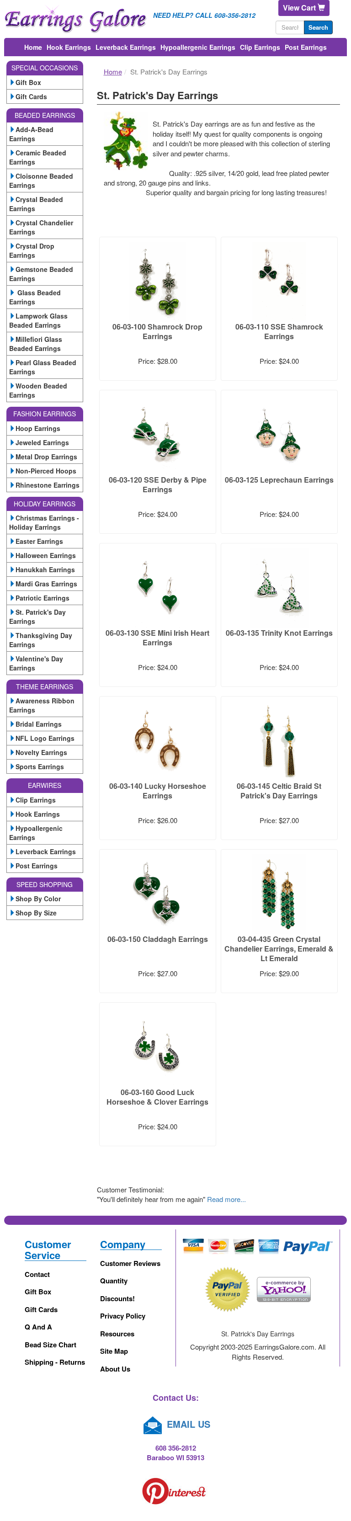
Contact (37, 1274)
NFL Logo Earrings (45, 738)
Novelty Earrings (41, 752)
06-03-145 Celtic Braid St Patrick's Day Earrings (279, 791)
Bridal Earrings (39, 724)
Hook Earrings (69, 47)
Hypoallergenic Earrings (197, 47)
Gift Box (28, 82)
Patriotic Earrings (42, 597)
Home (33, 47)
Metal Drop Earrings (46, 456)
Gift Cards (31, 96)
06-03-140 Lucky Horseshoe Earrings (157, 791)
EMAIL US (187, 1424)
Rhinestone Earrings (48, 484)
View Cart (300, 7)
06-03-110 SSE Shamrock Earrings (279, 331)
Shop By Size (36, 912)
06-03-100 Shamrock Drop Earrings (157, 331)
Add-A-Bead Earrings (31, 134)
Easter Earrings (39, 541)
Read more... (226, 1199)
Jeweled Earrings (42, 442)
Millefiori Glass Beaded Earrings (35, 344)
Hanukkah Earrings (45, 569)
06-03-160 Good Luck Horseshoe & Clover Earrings (157, 1097)
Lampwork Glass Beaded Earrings (38, 320)
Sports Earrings (40, 766)
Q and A (38, 1327)
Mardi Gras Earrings (46, 583)
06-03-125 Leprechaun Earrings (279, 479)
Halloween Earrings (46, 555)
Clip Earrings (260, 47)
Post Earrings (306, 47)
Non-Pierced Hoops (46, 470)
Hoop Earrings (38, 428)
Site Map (114, 1351)
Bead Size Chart (50, 1345)
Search (318, 27)
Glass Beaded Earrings (35, 297)
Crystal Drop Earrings (31, 250)
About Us (115, 1369)
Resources (117, 1334)
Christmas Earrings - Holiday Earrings (44, 522)
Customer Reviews (130, 1263)
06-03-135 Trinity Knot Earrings (279, 633)
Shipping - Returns (55, 1362)
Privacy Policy (122, 1316)
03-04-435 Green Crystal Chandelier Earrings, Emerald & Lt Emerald (279, 949)
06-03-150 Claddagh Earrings (157, 939)
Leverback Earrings (126, 47)
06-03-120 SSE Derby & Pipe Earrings (158, 484)
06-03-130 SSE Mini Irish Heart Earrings (157, 638)
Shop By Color (38, 898)
